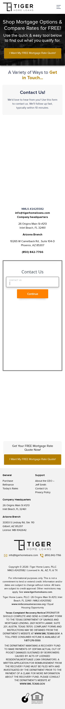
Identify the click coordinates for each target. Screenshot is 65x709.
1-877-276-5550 (32, 640)
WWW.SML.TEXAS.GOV (47, 633)
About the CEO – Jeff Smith (44, 482)
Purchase (8, 480)
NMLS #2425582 (16, 570)
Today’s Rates (10, 488)
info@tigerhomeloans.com (32, 213)
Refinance (8, 484)
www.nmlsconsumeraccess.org (29, 604)
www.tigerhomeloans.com (38, 592)
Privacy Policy (42, 492)
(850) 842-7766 (32, 252)
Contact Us (41, 488)
